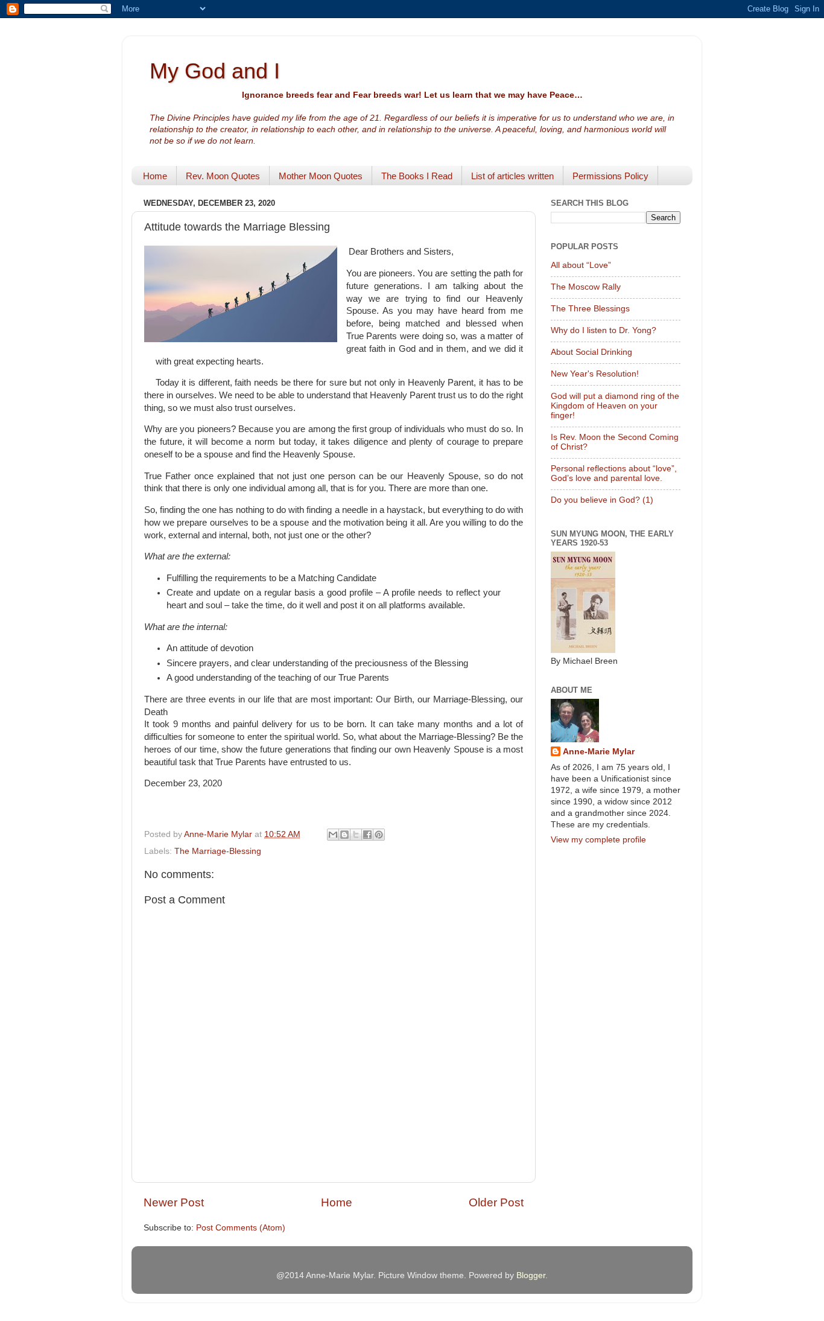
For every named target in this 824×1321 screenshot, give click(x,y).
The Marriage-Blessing (217, 851)
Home (155, 176)
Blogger (530, 1275)
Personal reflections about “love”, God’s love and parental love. (614, 473)
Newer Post (174, 1202)
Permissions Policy (610, 176)
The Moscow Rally (586, 286)
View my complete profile (598, 839)
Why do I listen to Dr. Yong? (603, 330)
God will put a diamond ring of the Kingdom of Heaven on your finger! (615, 406)
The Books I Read (416, 176)
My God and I (215, 71)
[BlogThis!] (344, 835)
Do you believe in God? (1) (602, 500)
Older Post (496, 1202)
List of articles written (512, 176)
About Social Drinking (591, 352)
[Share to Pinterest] (379, 835)
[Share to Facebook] (367, 835)
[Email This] (333, 835)
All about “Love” (581, 265)
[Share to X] (356, 835)
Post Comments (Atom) (240, 1227)
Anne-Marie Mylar (599, 751)
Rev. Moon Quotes (223, 176)
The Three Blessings (590, 308)
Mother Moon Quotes (321, 176)
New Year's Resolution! (595, 373)
